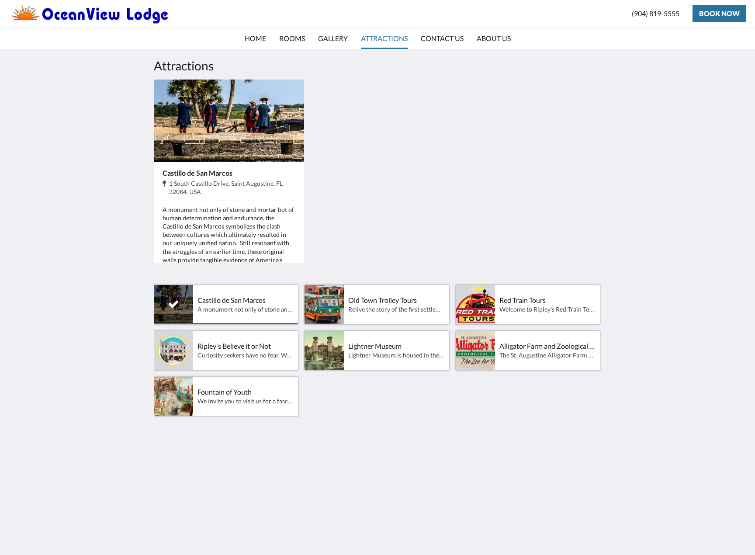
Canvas (590, 529)
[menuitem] (255, 38)
